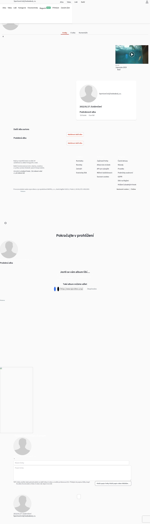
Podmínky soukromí (125, 173)
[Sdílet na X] (58, 289)
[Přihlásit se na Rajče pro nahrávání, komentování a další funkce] (147, 2)
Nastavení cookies (123, 189)
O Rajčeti (79, 157)
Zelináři (79, 169)
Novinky (79, 165)
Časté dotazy (123, 161)
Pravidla (121, 169)
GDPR (120, 177)
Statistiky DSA (81, 173)
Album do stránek (103, 165)
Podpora (121, 157)
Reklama (100, 157)
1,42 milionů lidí (20, 173)
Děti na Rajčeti (123, 180)
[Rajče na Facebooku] (14, 178)
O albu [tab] (72, 33)
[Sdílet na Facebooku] (54, 289)
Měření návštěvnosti (104, 173)
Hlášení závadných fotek (127, 184)
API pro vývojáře (103, 169)
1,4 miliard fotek (24, 171)
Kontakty (79, 161)
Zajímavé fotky (102, 161)
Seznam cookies (103, 177)
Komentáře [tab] (83, 33)
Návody (120, 165)
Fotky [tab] (64, 33)
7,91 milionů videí (36, 171)
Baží (118, 69)
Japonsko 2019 (121, 67)
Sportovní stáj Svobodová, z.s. (25, 516)
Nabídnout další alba (75, 134)
